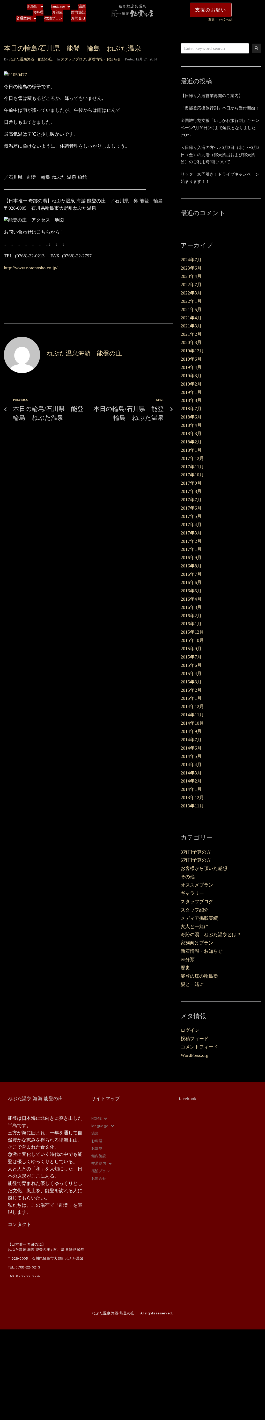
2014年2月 (191, 781)
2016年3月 (191, 607)
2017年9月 (191, 483)
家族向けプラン (197, 942)
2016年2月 (191, 615)
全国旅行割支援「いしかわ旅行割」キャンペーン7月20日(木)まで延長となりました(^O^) (220, 128)
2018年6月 (191, 417)
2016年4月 (191, 599)
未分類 (188, 959)
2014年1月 (191, 789)
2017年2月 (191, 541)
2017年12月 (192, 458)
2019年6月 (191, 359)
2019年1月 (191, 392)
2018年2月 (191, 441)
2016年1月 (191, 623)
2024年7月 (191, 259)
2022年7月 (191, 284)
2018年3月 (191, 433)
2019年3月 (191, 375)
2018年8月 (191, 400)
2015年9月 (191, 648)
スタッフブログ (73, 59)
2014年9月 (191, 731)
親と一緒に (192, 984)
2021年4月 (191, 317)
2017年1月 (191, 549)
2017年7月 (191, 499)
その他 (188, 876)
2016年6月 (191, 582)
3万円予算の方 (196, 852)
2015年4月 (191, 673)
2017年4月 (191, 524)
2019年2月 (191, 384)
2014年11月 (192, 714)
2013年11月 (192, 805)
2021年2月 (191, 334)
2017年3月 (191, 533)
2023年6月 (191, 268)
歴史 (185, 967)
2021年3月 (191, 325)
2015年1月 (191, 698)
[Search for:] (215, 48)
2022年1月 (191, 301)
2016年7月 (191, 574)
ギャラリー (192, 893)
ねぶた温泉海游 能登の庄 (31, 59)
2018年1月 (191, 450)
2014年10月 (192, 723)
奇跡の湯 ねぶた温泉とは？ (211, 934)
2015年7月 (191, 657)
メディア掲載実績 (199, 918)
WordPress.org (194, 1055)
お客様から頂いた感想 (204, 868)
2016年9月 (191, 557)
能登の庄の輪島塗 (199, 976)
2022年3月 (191, 293)
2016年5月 (191, 590)
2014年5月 (191, 756)
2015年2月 (191, 690)
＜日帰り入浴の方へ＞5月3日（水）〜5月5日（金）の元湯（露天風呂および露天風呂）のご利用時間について (220, 154)
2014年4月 (191, 764)
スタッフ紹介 (195, 910)
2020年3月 (191, 342)
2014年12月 (192, 706)
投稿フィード (195, 1038)
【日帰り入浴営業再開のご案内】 (212, 95)
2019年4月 (191, 367)
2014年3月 (191, 773)
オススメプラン (197, 885)
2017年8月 (191, 491)
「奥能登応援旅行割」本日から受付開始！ (220, 108)
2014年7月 (191, 739)
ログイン (190, 1030)
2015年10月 (192, 640)
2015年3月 (191, 681)
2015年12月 (192, 632)
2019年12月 (192, 350)
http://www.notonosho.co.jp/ (30, 267)
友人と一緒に (195, 926)
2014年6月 (191, 748)
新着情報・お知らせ (104, 59)
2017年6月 (191, 508)
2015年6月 (191, 665)
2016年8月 (191, 565)
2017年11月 (192, 466)
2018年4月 (191, 425)
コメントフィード (199, 1046)
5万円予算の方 (196, 860)
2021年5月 (191, 309)
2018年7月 (191, 408)
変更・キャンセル (220, 19)
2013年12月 (192, 797)
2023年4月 (191, 276)
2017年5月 (191, 516)
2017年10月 (192, 474)
